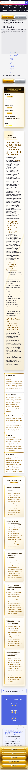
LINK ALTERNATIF (15, 761)
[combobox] (12, 2)
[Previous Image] (2, 41)
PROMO (15, 749)
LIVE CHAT (15, 765)
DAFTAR (20, 17)
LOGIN (7, 17)
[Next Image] (25, 41)
